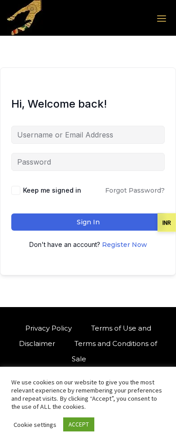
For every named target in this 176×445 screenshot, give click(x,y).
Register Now (124, 245)
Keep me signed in (52, 190)
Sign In (88, 222)
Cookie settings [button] (35, 425)
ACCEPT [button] (79, 424)
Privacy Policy (48, 328)
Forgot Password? (135, 190)
